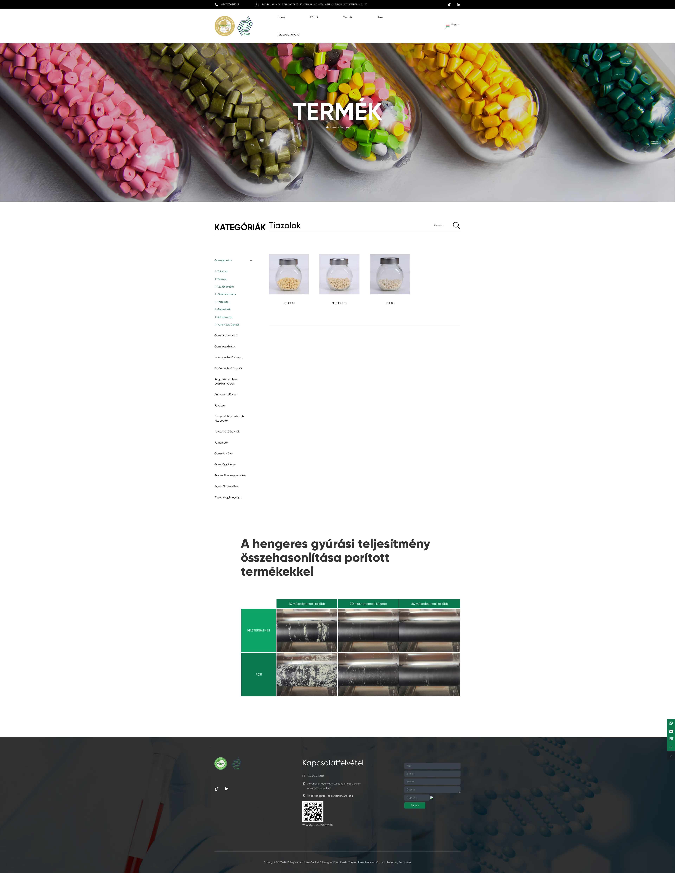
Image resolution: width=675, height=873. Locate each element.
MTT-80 (389, 303)
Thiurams (222, 271)
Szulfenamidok (225, 286)
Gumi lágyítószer (225, 464)
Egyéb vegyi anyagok (228, 497)
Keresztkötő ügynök (227, 431)
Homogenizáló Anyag (228, 357)
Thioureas (222, 301)
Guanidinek (223, 309)
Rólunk (314, 17)
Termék (347, 17)
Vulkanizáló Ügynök (228, 324)
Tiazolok (222, 279)
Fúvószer (220, 405)
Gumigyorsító (223, 260)
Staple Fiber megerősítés (230, 475)
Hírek (380, 17)
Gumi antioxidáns (225, 335)
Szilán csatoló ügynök (228, 368)
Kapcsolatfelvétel (289, 34)
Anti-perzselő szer (225, 394)
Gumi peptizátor (225, 346)
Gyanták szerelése (226, 486)
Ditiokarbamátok (226, 294)
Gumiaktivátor (223, 453)
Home (281, 17)
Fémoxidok (221, 442)
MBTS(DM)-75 (339, 303)
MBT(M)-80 (289, 303)
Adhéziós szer (225, 317)
